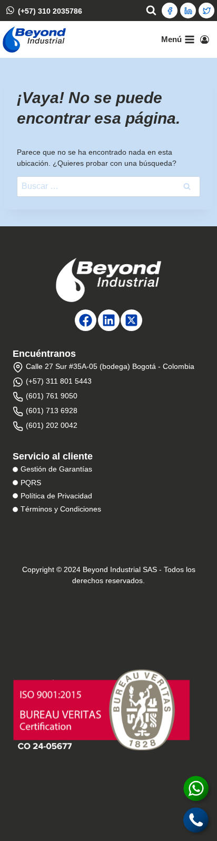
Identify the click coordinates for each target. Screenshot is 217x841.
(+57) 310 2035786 (50, 10)
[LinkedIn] (188, 10)
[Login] (204, 39)
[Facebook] (169, 10)
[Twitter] (206, 10)
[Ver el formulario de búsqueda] (151, 10)
